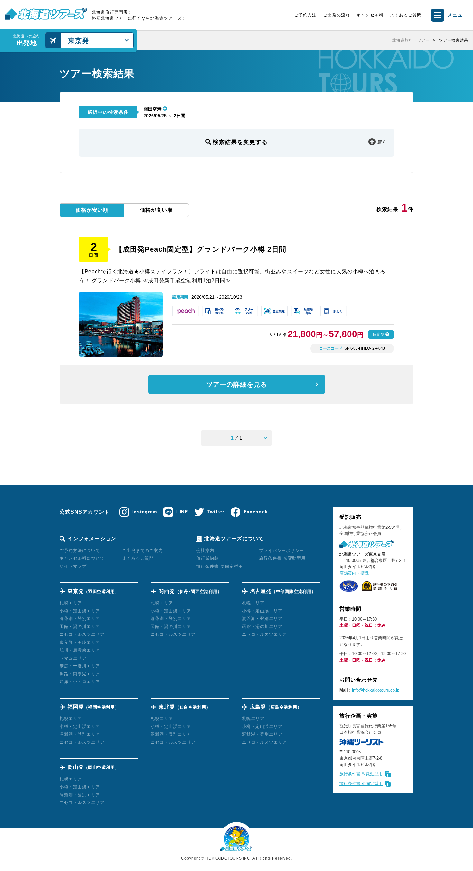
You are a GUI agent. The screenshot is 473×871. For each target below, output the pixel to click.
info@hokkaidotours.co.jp (375, 690)
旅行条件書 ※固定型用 (361, 783)
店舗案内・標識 (354, 573)
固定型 (379, 334)
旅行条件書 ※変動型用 (361, 773)
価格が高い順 (156, 210)
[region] (305, 40)
